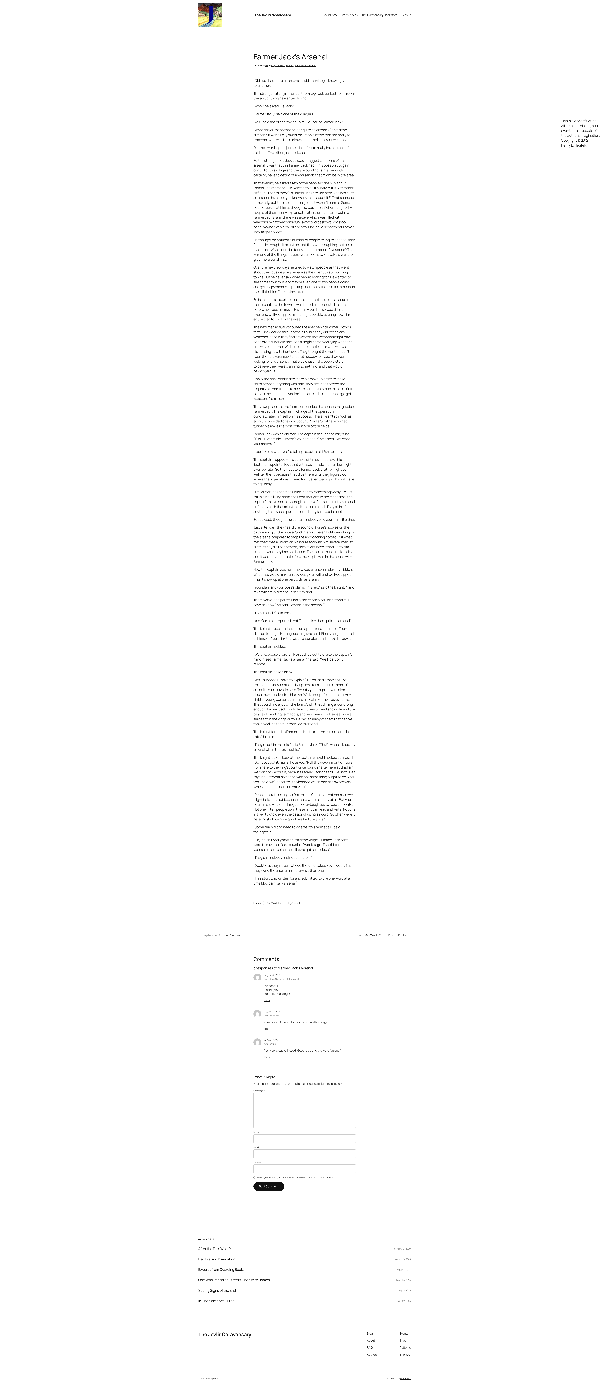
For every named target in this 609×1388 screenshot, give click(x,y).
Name (257, 1132)
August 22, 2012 (272, 975)
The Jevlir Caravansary (273, 15)
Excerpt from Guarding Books (221, 1270)
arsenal (258, 903)
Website (257, 1162)
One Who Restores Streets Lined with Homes (234, 1280)
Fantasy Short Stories (305, 65)
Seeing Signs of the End (217, 1291)
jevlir (266, 65)
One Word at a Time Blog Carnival (283, 903)
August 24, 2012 (272, 1039)
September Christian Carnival (221, 935)
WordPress (405, 1378)
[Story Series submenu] (358, 15)
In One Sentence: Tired (216, 1301)
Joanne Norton (271, 1015)
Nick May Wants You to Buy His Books (382, 935)
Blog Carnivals (278, 65)
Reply (267, 1000)
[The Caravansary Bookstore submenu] (399, 15)
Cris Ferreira (270, 1043)
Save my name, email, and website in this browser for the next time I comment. (295, 1177)
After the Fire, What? (214, 1249)
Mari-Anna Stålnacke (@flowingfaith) (282, 978)
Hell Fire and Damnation (216, 1259)
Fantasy (290, 65)
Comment (259, 1090)
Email (256, 1147)
